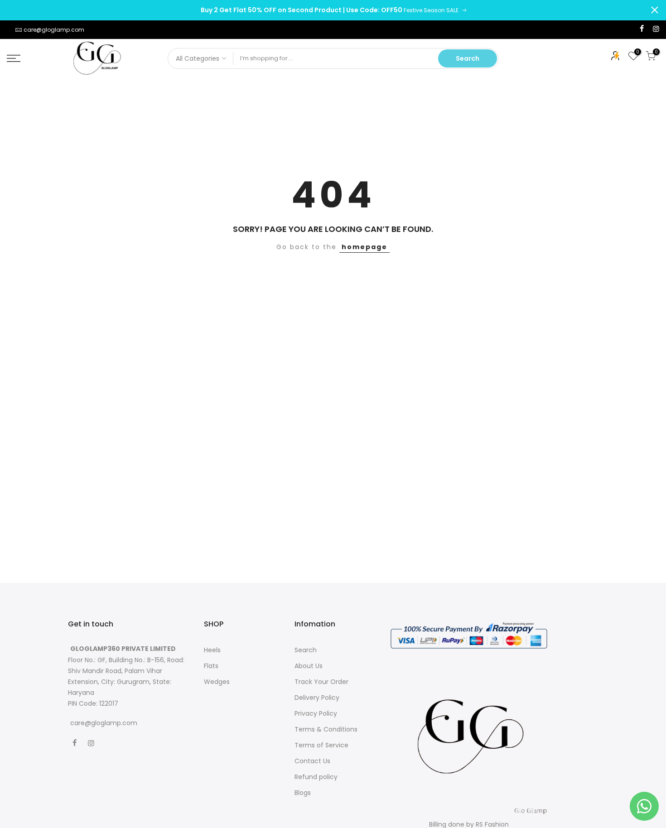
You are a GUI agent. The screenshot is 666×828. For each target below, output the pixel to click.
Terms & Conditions (325, 729)
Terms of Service (321, 745)
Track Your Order (321, 681)
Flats (211, 665)
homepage (364, 246)
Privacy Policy (315, 713)
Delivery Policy (316, 697)
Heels (212, 650)
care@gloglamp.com (54, 30)
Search (467, 58)
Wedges (217, 681)
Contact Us (312, 760)
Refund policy (316, 776)
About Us (308, 665)
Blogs (302, 792)
